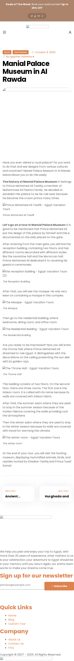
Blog (7, 52)
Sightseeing (20, 52)
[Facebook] (4, 599)
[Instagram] (13, 599)
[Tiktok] (23, 599)
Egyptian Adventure (22, 56)
